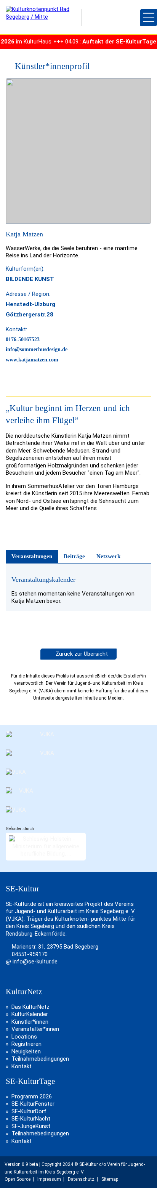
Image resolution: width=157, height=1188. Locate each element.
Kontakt (21, 1066)
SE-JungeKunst (30, 1126)
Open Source (17, 1179)
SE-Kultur (108, 17)
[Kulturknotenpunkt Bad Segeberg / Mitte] (40, 17)
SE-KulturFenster (32, 1103)
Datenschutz (81, 1179)
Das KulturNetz (30, 1006)
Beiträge (74, 556)
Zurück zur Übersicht (81, 653)
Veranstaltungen (31, 556)
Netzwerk (108, 556)
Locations (24, 1036)
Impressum (49, 1179)
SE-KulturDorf (28, 1111)
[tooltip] (9, 66)
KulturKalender (29, 1014)
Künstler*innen (29, 1021)
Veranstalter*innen (35, 1029)
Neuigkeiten (26, 1051)
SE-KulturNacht (30, 1118)
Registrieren (26, 1043)
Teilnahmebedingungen (40, 1058)
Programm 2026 (31, 1096)
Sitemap (109, 1179)
